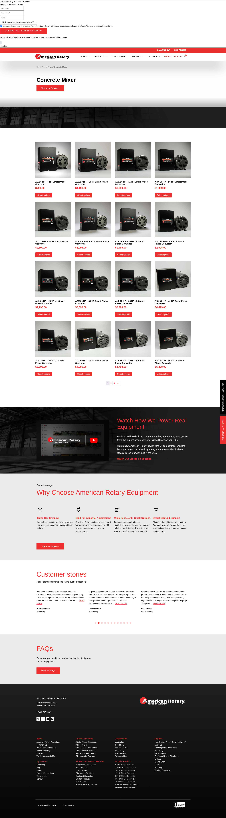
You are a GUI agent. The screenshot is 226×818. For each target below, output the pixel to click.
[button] (95, 623)
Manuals (158, 745)
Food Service (121, 745)
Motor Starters (82, 768)
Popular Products (123, 761)
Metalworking (121, 753)
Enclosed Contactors (84, 776)
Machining (119, 751)
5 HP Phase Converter (124, 765)
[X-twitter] (38, 719)
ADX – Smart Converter (86, 751)
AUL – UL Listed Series (85, 753)
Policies (39, 753)
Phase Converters (84, 739)
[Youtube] (47, 719)
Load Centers (81, 770)
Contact (39, 779)
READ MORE (68, 604)
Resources (154, 57)
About (84, 57)
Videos (39, 770)
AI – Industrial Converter (86, 756)
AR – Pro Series (82, 745)
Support (136, 57)
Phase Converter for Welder (127, 785)
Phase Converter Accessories (90, 761)
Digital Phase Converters (86, 742)
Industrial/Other (121, 748)
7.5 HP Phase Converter (125, 768)
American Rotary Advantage (48, 742)
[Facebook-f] (43, 719)
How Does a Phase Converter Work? (170, 742)
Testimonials (41, 745)
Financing (40, 765)
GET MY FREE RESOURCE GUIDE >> (23, 31)
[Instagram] (52, 719)
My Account (41, 761)
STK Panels (81, 782)
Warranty (158, 767)
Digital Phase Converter (125, 787)
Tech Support (160, 753)
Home (39, 67)
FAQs (157, 765)
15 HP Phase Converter (125, 773)
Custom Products (83, 779)
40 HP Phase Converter (125, 782)
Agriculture (119, 742)
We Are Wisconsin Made (46, 756)
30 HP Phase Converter (125, 779)
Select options (43, 195)
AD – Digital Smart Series (86, 748)
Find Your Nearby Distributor (167, 756)
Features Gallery (43, 751)
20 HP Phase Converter (125, 776)
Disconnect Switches (84, 773)
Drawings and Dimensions (166, 748)
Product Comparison (45, 773)
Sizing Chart (160, 762)
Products (99, 57)
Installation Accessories (86, 765)
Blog (38, 768)
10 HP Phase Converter (125, 770)
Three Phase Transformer (86, 785)
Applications (118, 57)
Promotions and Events (46, 748)
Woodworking (121, 756)
